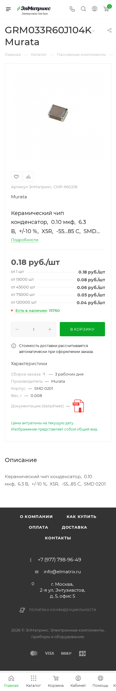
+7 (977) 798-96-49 (59, 559)
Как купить (81, 516)
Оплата (38, 527)
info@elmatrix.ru (62, 571)
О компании (36, 516)
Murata (19, 197)
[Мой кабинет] (94, 9)
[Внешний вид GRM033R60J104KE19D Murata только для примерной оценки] (58, 116)
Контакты (58, 537)
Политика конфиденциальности (62, 610)
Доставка (74, 527)
